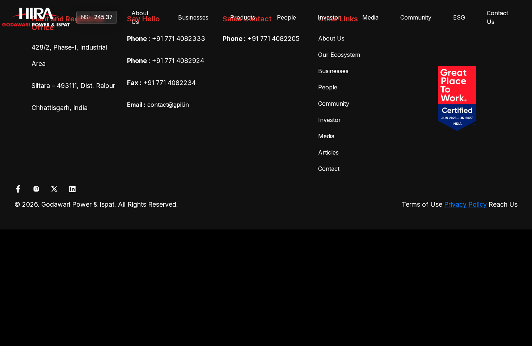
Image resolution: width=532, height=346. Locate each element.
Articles (328, 152)
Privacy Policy (465, 204)
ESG (459, 17)
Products (242, 17)
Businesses (193, 17)
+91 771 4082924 (178, 60)
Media (370, 17)
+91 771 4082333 (178, 38)
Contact (328, 168)
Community (415, 17)
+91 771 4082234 (169, 82)
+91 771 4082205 (274, 38)
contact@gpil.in (158, 104)
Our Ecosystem (339, 54)
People (286, 17)
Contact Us (497, 17)
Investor (329, 17)
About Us (139, 17)
